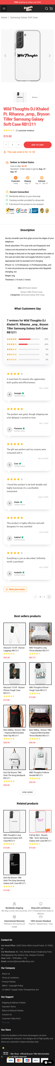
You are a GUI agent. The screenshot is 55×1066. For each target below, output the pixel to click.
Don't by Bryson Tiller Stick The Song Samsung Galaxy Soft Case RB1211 (14, 880)
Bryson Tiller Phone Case (31, 292)
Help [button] (50, 1062)
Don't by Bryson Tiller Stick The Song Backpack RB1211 (14, 775)
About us (6, 974)
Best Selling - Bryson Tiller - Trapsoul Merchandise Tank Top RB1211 (14, 733)
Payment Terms (9, 1006)
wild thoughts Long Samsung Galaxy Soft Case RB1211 (12, 838)
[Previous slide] (5, 56)
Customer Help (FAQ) (11, 1018)
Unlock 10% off (5, 1053)
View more (27, 792)
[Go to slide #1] (20, 97)
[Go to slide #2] (35, 97)
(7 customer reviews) (25, 130)
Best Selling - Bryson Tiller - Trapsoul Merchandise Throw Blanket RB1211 (40, 733)
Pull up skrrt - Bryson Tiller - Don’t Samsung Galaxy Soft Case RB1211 (40, 838)
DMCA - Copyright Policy (12, 986)
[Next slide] (49, 56)
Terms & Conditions (10, 978)
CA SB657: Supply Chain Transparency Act (20, 989)
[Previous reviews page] (35, 596)
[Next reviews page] (49, 596)
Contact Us (7, 1014)
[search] (46, 8)
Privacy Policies (9, 982)
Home (4, 17)
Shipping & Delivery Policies (14, 1003)
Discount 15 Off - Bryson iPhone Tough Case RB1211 (14, 690)
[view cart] (51, 8)
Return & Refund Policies (12, 1010)
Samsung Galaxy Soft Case (24, 17)
